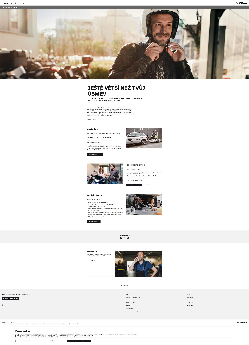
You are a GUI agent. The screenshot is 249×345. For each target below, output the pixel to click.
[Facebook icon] (121, 238)
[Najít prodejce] (15, 3)
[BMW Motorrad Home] (241, 3)
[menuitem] (9, 7)
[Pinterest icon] (128, 238)
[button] (5, 3)
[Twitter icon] (124, 238)
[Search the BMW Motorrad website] (11, 3)
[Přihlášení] (19, 3)
